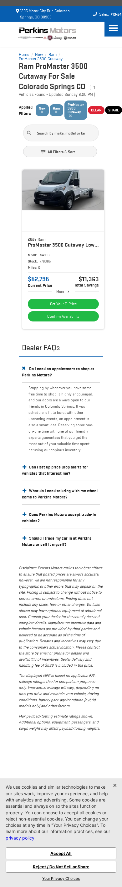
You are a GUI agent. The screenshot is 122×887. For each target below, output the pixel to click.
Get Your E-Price (63, 303)
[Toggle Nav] (113, 28)
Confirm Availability (63, 316)
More (60, 291)
